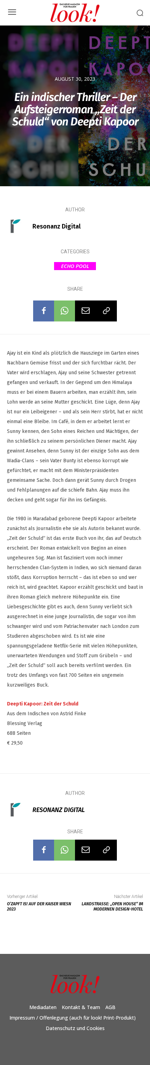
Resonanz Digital (56, 226)
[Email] (85, 310)
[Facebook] (43, 310)
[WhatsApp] (64, 310)
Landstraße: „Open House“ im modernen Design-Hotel (112, 906)
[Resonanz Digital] (19, 226)
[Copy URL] (106, 310)
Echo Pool (75, 265)
